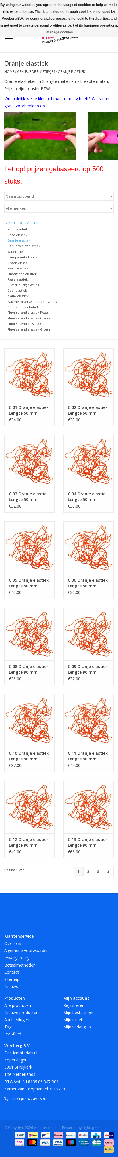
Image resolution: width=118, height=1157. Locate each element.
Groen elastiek (18, 263)
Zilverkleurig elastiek (23, 285)
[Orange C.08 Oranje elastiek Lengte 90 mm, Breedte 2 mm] (29, 634)
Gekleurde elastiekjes (36, 71)
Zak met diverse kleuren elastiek (32, 301)
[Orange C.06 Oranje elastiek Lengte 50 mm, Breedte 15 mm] (88, 547)
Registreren (73, 1005)
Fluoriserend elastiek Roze (27, 312)
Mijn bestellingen (79, 1012)
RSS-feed (12, 1034)
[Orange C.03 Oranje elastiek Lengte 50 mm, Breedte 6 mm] (29, 461)
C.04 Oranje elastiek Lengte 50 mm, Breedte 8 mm (88, 496)
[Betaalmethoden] (19, 1134)
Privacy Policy (17, 958)
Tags (8, 1026)
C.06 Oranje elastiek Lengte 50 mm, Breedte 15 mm (88, 583)
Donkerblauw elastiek (23, 246)
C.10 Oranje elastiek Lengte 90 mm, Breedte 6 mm (29, 756)
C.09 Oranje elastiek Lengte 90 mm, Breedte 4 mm (88, 669)
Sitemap (11, 979)
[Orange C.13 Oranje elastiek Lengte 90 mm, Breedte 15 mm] (88, 807)
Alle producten (17, 1005)
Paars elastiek (17, 279)
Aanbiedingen (16, 1019)
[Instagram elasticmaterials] (90, 910)
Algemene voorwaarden (26, 950)
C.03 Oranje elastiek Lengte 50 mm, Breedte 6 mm (29, 496)
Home (9, 71)
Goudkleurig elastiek (23, 307)
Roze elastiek (17, 235)
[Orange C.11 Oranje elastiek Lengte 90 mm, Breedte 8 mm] (88, 720)
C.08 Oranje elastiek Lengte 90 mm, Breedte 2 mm (29, 669)
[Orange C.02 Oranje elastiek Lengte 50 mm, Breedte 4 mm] (88, 374)
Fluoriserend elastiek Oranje (29, 318)
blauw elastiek (18, 296)
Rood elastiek (17, 229)
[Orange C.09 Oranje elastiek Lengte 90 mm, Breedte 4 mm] (88, 634)
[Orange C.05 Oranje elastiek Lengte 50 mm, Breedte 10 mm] (29, 547)
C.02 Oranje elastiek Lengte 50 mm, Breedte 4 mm (88, 410)
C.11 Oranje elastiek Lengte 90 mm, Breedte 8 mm (88, 756)
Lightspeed (91, 1127)
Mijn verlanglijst (77, 1026)
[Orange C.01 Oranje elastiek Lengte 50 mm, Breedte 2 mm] (29, 374)
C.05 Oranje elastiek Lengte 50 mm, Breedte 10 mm (29, 583)
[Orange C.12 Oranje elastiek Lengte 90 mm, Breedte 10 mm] (29, 807)
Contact (11, 972)
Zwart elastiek (17, 268)
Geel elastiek (17, 290)
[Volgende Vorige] (108, 871)
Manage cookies (59, 32)
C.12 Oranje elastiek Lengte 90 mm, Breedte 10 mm (29, 842)
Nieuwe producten (21, 1012)
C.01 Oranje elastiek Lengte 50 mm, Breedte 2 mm (29, 410)
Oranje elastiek (71, 71)
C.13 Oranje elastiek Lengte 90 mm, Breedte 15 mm (88, 842)
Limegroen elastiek (22, 274)
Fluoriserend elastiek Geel (27, 323)
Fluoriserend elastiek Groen (28, 329)
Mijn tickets (73, 1019)
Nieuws (11, 986)
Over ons (12, 943)
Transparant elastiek (22, 257)
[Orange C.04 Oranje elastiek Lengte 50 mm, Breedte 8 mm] (88, 461)
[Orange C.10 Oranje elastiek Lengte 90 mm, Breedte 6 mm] (29, 720)
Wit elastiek (16, 251)
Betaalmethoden (20, 965)
